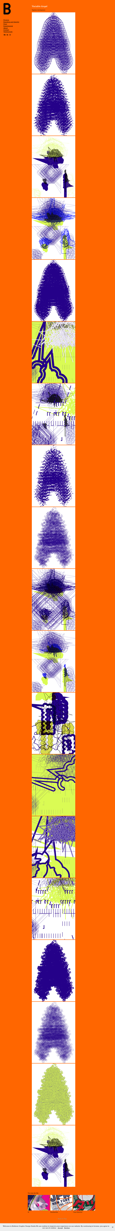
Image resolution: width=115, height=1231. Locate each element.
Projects (6, 20)
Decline (67, 1228)
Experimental (8, 26)
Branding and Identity (11, 22)
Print (5, 24)
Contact (6, 30)
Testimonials (7, 32)
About (5, 28)
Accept (60, 1228)
